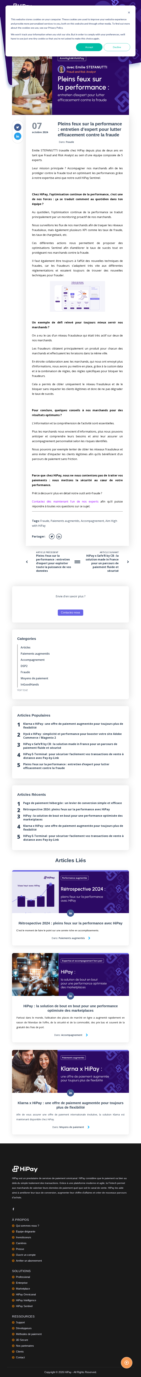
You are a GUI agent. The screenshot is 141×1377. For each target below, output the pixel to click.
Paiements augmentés (65, 521)
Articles (25, 647)
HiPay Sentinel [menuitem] (24, 1306)
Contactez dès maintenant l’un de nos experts (65, 501)
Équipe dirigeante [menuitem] (25, 1231)
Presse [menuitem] (20, 1249)
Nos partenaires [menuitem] (25, 1345)
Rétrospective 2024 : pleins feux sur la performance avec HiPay (66, 809)
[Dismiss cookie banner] (129, 13)
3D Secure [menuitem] (22, 1339)
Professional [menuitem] (23, 1276)
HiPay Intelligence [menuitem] (26, 1300)
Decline (117, 47)
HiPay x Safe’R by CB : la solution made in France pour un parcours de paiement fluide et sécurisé (102, 563)
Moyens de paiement (34, 678)
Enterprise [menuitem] (22, 1282)
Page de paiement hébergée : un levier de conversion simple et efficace (72, 803)
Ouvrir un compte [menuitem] (26, 1254)
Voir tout (22, 690)
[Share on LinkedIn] (17, 136)
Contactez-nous (70, 612)
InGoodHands (30, 684)
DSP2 (24, 666)
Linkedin (13, 1209)
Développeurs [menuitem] (24, 1328)
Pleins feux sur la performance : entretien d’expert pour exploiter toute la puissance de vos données (53, 563)
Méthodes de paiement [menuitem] (29, 1334)
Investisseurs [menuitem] (23, 1237)
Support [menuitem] (20, 1322)
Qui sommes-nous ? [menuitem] (27, 1225)
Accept (89, 47)
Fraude (70, 142)
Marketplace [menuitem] (23, 1288)
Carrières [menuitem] (21, 1243)
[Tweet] (17, 127)
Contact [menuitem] (20, 1357)
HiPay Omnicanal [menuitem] (26, 1294)
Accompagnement (92, 521)
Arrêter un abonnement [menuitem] (29, 1260)
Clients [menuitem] (20, 1351)
